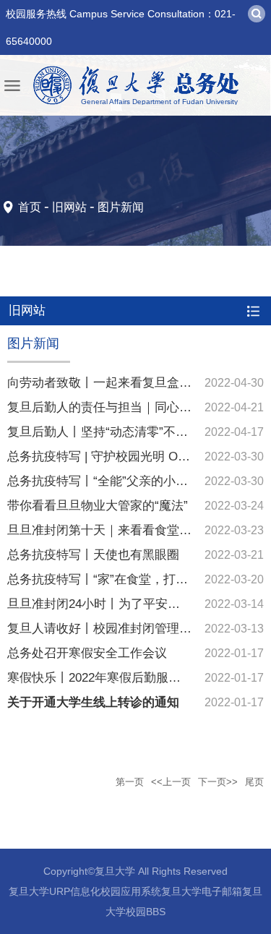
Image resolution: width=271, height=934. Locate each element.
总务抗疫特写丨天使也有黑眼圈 (93, 555)
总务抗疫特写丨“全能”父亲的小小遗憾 (109, 481)
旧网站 (69, 207)
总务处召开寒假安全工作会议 (87, 653)
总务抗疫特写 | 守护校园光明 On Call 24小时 (128, 456)
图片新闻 (121, 207)
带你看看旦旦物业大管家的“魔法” (97, 506)
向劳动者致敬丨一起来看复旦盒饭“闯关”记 (122, 383)
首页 (29, 207)
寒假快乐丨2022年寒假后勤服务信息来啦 (118, 678)
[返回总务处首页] (135, 85)
